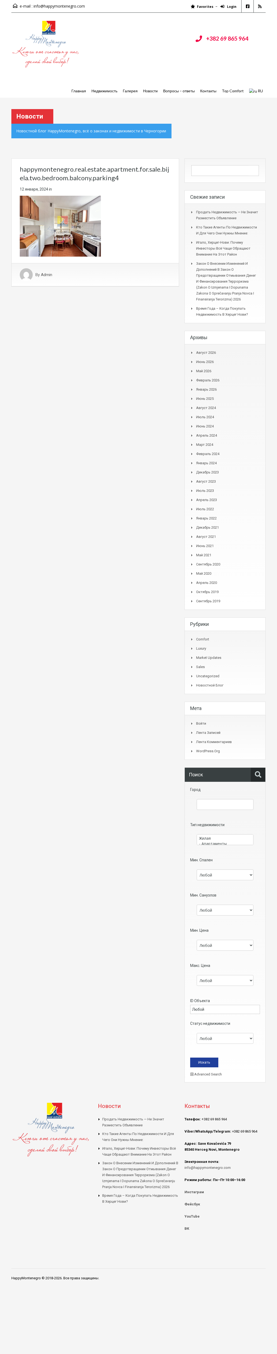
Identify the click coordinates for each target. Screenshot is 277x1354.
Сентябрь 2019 (208, 601)
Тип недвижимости (207, 825)
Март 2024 (204, 445)
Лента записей (208, 733)
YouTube (192, 1216)
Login (231, 6)
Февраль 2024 (207, 454)
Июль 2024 (205, 417)
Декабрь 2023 (207, 472)
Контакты (208, 91)
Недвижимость (104, 91)
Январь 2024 (206, 463)
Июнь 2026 (205, 362)
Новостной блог (209, 685)
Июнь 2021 (205, 546)
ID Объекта (200, 1001)
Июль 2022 (205, 509)
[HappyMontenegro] (46, 47)
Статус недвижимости (210, 1023)
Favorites (205, 6)
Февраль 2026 (207, 380)
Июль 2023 (205, 491)
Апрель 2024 (206, 435)
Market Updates (208, 658)
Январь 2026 (206, 389)
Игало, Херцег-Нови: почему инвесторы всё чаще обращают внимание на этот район (223, 248)
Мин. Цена (199, 930)
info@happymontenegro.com (59, 6)
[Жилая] (225, 838)
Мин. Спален (201, 860)
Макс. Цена (200, 965)
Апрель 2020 (206, 583)
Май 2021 (203, 555)
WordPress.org (208, 751)
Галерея (130, 91)
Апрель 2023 (206, 500)
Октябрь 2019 (207, 592)
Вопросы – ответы (179, 91)
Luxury (201, 648)
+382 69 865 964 (227, 38)
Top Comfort (233, 91)
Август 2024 (206, 408)
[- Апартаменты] (225, 843)
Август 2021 (206, 537)
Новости (150, 91)
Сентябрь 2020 (208, 564)
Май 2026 (203, 371)
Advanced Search (207, 1074)
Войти (201, 723)
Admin (46, 274)
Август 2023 (206, 481)
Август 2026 (206, 353)
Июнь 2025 (205, 399)
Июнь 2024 (205, 426)
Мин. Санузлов (203, 895)
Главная (78, 91)
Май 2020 (203, 573)
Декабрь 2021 (207, 527)
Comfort (202, 639)
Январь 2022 (206, 518)
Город (195, 789)
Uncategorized (207, 676)
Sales (200, 667)
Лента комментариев (214, 742)
